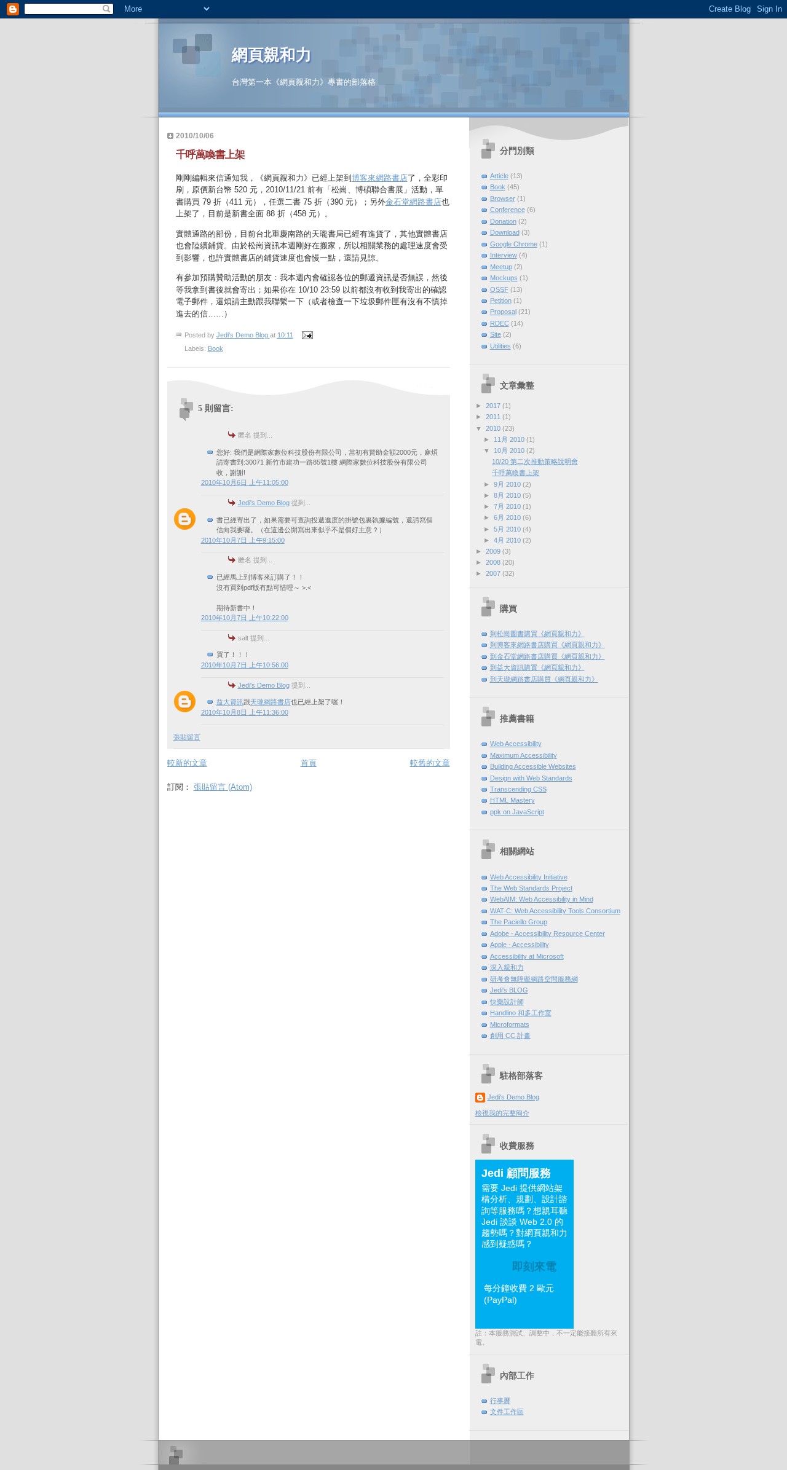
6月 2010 (508, 517)
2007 (494, 573)
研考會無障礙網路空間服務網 (534, 979)
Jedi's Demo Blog (264, 502)
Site (495, 334)
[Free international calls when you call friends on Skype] (558, 1322)
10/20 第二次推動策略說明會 (535, 461)
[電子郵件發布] (307, 335)
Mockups (504, 277)
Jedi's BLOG (509, 990)
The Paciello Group (518, 922)
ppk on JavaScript (517, 812)
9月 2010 (508, 484)
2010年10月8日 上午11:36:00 (244, 712)
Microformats (509, 1024)
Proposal (503, 311)
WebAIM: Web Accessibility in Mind (541, 899)
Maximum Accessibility (523, 755)
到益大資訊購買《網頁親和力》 (537, 667)
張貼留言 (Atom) (223, 787)
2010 (494, 428)
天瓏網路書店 (270, 702)
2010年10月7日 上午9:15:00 (243, 540)
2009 (494, 551)
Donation (503, 221)
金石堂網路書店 (413, 201)
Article (499, 175)
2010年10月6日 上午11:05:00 (244, 482)
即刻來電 (534, 1266)
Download (505, 232)
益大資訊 (229, 702)
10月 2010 (510, 450)
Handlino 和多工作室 (521, 1012)
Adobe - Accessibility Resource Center (547, 933)
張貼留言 (186, 737)
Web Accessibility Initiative (529, 877)
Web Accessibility (516, 743)
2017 (494, 405)
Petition (501, 300)
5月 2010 (508, 529)
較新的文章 (187, 763)
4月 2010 (508, 540)
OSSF (499, 289)
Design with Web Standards (531, 778)
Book (215, 348)
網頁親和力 (272, 55)
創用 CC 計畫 (510, 1035)
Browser (502, 198)
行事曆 (500, 1400)
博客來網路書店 (380, 178)
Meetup (501, 266)
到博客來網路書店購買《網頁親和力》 (547, 644)
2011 (494, 416)
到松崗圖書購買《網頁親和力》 (537, 633)
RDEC (499, 323)
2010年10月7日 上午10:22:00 (244, 617)
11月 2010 (510, 439)
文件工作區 (507, 1411)
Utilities (500, 346)
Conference (507, 209)
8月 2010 (508, 495)
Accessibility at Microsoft (527, 956)
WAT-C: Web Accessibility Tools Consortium (555, 910)
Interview (503, 255)
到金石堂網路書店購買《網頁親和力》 (547, 656)
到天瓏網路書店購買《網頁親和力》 (544, 679)
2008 (494, 562)
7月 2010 (508, 506)
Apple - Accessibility (519, 944)
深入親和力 (507, 967)
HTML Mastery (512, 800)
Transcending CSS (518, 789)
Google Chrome (513, 244)
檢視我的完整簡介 (502, 1113)
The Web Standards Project (531, 888)
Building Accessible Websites (533, 766)
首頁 (309, 763)
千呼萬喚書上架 (210, 154)
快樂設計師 (507, 1001)
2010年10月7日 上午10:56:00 (244, 665)
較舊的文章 (430, 763)
